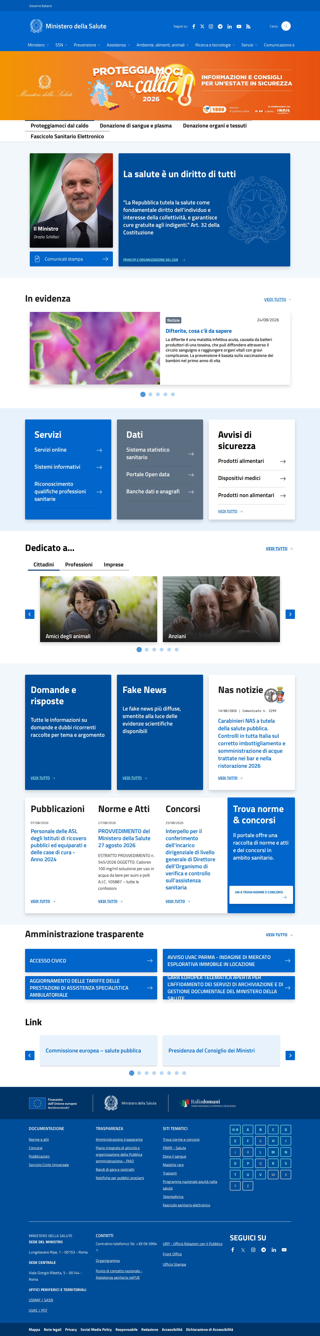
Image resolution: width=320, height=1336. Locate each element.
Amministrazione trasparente (119, 1139)
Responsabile (126, 1329)
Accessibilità (172, 1329)
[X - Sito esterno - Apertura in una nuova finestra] (202, 26)
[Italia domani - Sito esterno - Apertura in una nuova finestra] (210, 1103)
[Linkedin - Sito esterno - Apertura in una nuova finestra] (227, 26)
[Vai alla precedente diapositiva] (29, 614)
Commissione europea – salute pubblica (93, 1050)
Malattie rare (173, 1165)
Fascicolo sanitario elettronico (186, 1205)
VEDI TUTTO (227, 511)
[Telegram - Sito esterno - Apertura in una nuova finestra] (263, 1249)
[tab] (142, 394)
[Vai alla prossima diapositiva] (290, 614)
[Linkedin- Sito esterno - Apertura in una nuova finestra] (274, 1249)
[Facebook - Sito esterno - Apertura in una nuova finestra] (192, 26)
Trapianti (170, 1173)
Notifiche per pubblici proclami (120, 1178)
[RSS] (246, 26)
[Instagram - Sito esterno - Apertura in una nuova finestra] (209, 26)
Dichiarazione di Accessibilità (209, 1329)
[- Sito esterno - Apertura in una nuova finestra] (160, 85)
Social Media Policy (96, 1329)
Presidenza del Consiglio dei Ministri (211, 1050)
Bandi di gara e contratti (115, 1169)
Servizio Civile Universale (49, 1165)
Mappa (34, 1329)
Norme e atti (39, 1139)
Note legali (52, 1329)
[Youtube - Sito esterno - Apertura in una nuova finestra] (237, 26)
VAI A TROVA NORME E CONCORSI (259, 892)
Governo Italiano (40, 5)
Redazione (149, 1329)
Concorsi (35, 1148)
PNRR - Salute (174, 1148)
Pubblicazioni (39, 1156)
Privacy (71, 1329)
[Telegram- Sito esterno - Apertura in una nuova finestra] (218, 26)
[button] (286, 26)
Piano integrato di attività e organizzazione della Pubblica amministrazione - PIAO (119, 1154)
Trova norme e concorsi (181, 1139)
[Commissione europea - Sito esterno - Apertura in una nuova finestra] (53, 1103)
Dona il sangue (174, 1156)
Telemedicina (173, 1196)
